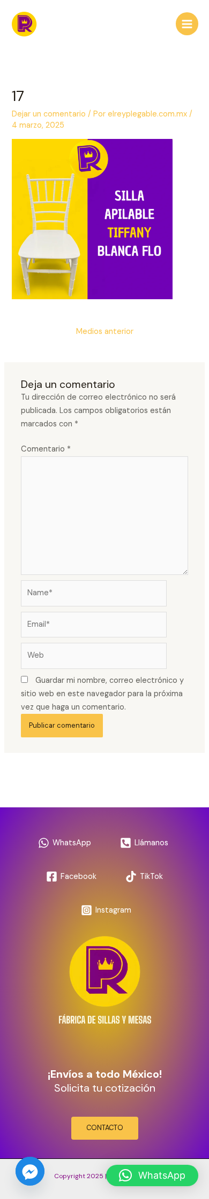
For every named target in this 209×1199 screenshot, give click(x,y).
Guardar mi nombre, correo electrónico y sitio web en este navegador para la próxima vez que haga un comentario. (102, 693)
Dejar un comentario (49, 114)
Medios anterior (104, 331)
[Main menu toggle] (187, 23)
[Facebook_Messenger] (30, 1171)
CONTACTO (104, 1127)
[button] (152, 1175)
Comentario (46, 449)
